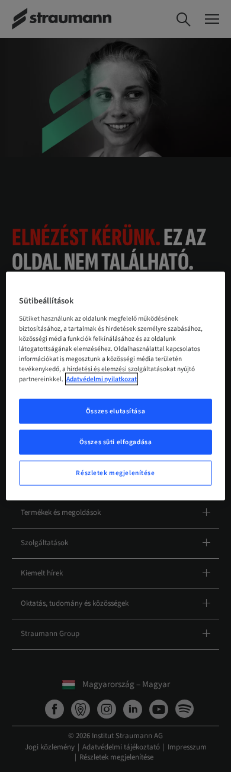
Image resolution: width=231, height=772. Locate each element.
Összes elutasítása (115, 411)
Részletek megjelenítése (115, 472)
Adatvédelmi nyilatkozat (101, 379)
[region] (116, 386)
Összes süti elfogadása (115, 442)
